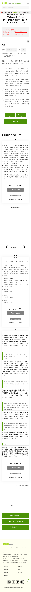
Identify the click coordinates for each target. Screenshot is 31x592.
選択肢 (3, 50)
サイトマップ (7, 575)
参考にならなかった (15, 195)
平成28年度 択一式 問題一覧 (16, 521)
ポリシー (20, 572)
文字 (19, 50)
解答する (15, 121)
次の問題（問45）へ (15, 527)
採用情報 (6, 569)
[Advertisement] (15, 224)
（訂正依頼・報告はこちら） (8, 56)
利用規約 (6, 572)
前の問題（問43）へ (15, 515)
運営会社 (6, 567)
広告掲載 (20, 567)
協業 (19, 569)
